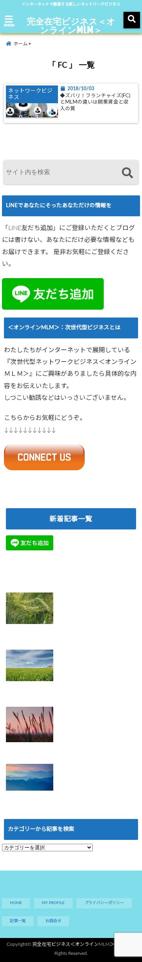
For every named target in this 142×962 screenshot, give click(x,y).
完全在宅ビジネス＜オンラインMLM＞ (71, 25)
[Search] (127, 173)
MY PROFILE (53, 903)
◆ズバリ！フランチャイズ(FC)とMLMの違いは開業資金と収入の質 (95, 102)
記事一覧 (18, 921)
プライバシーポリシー (104, 903)
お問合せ (53, 921)
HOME (16, 903)
